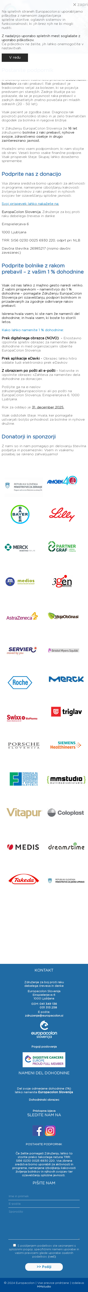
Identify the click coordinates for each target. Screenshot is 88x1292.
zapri (82, 5)
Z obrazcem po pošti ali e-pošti (28, 370)
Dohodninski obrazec (44, 1099)
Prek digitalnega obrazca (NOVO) (30, 338)
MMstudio (44, 1286)
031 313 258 (48, 1007)
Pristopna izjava (44, 1110)
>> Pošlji (44, 1267)
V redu (15, 57)
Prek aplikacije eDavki (21, 358)
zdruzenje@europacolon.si (44, 1015)
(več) (52, 1256)
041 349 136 (48, 1003)
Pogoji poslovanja (44, 1046)
